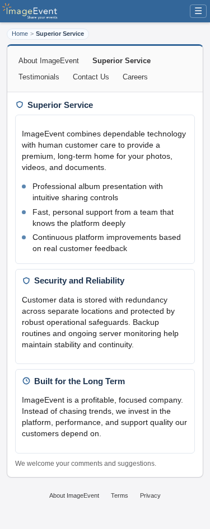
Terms (119, 495)
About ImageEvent (48, 60)
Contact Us (91, 77)
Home (20, 33)
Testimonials (38, 77)
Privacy (150, 495)
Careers (135, 77)
